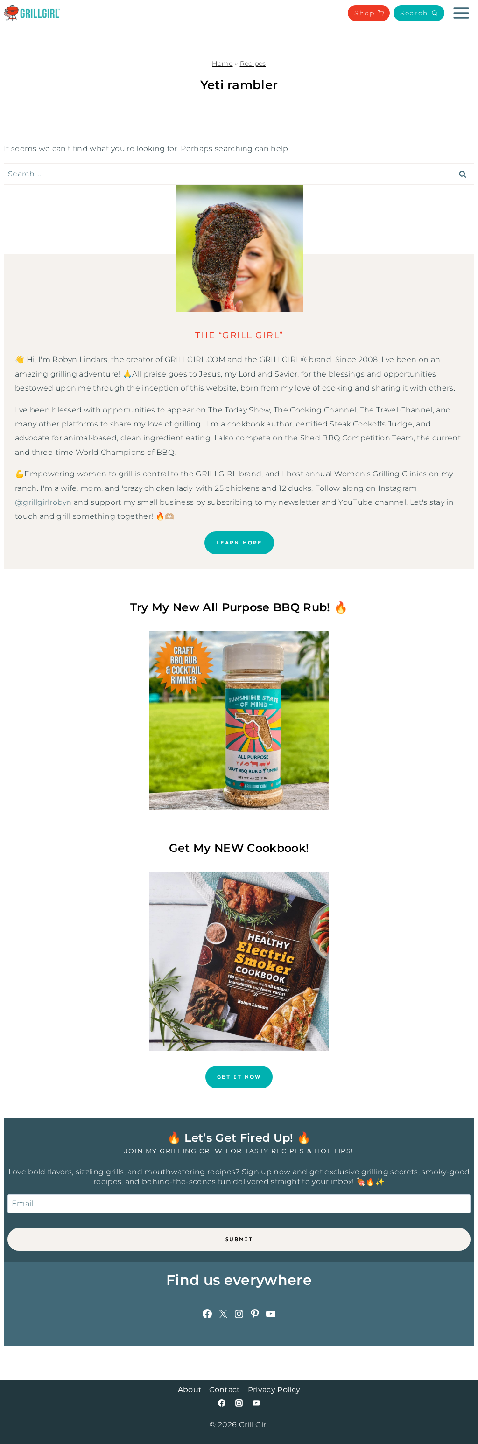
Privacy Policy (274, 1389)
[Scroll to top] (456, 1408)
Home (222, 63)
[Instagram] (239, 1402)
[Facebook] (221, 1402)
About (190, 1389)
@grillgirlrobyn (43, 502)
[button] (419, 13)
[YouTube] (256, 1402)
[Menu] (461, 13)
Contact (224, 1389)
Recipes (253, 63)
